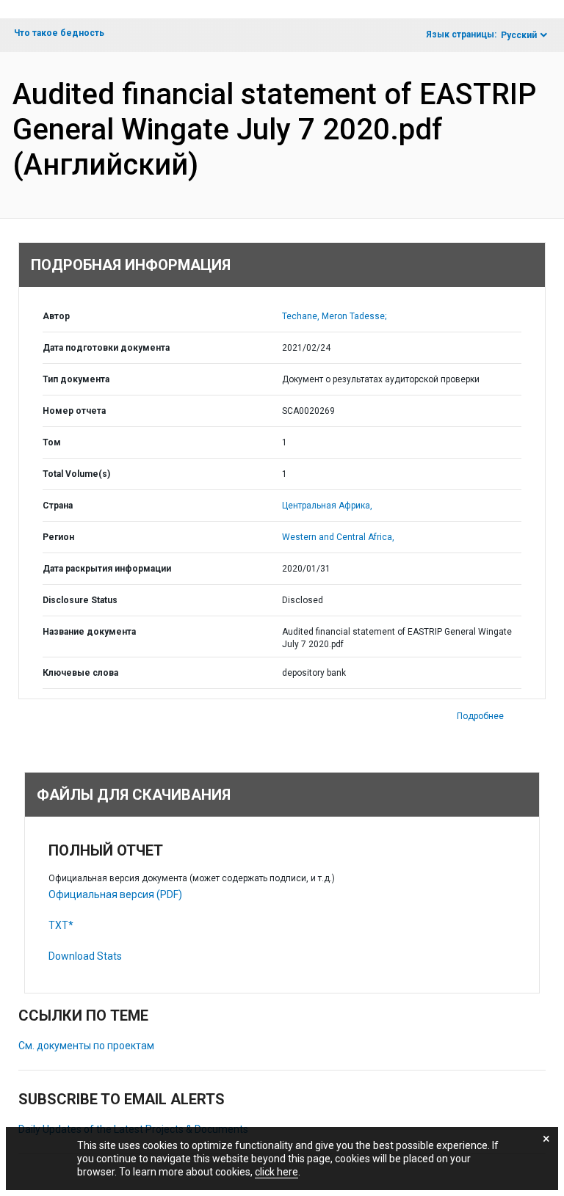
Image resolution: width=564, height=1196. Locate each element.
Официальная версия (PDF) (115, 894)
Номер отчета (74, 411)
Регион (58, 537)
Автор (56, 316)
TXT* (60, 925)
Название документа (89, 632)
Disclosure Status (80, 600)
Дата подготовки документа (106, 348)
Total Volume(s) (76, 474)
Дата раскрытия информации (107, 569)
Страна (58, 505)
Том (52, 442)
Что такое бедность (59, 33)
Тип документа (76, 379)
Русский (519, 35)
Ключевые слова (80, 673)
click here (276, 1172)
